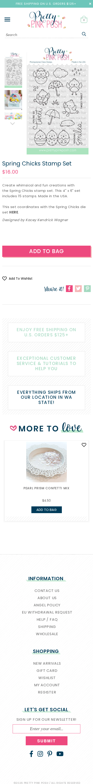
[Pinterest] (49, 754)
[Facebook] (31, 754)
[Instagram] (40, 754)
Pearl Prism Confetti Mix (46, 488)
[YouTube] (60, 754)
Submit (46, 741)
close (90, 4)
